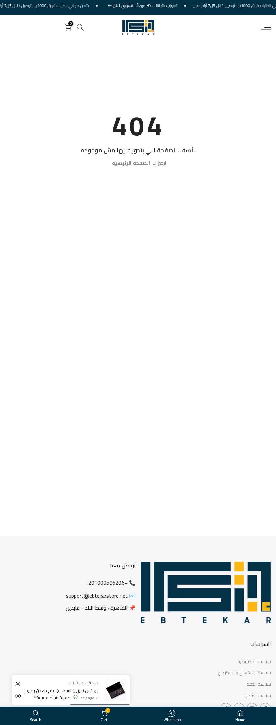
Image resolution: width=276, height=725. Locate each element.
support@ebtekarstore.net (97, 595)
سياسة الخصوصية (254, 661)
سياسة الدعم (258, 684)
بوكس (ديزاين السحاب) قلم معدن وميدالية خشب (60, 690)
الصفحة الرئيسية (131, 163)
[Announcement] (148, 6)
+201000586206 (108, 582)
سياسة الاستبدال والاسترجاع (244, 673)
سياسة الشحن (257, 695)
